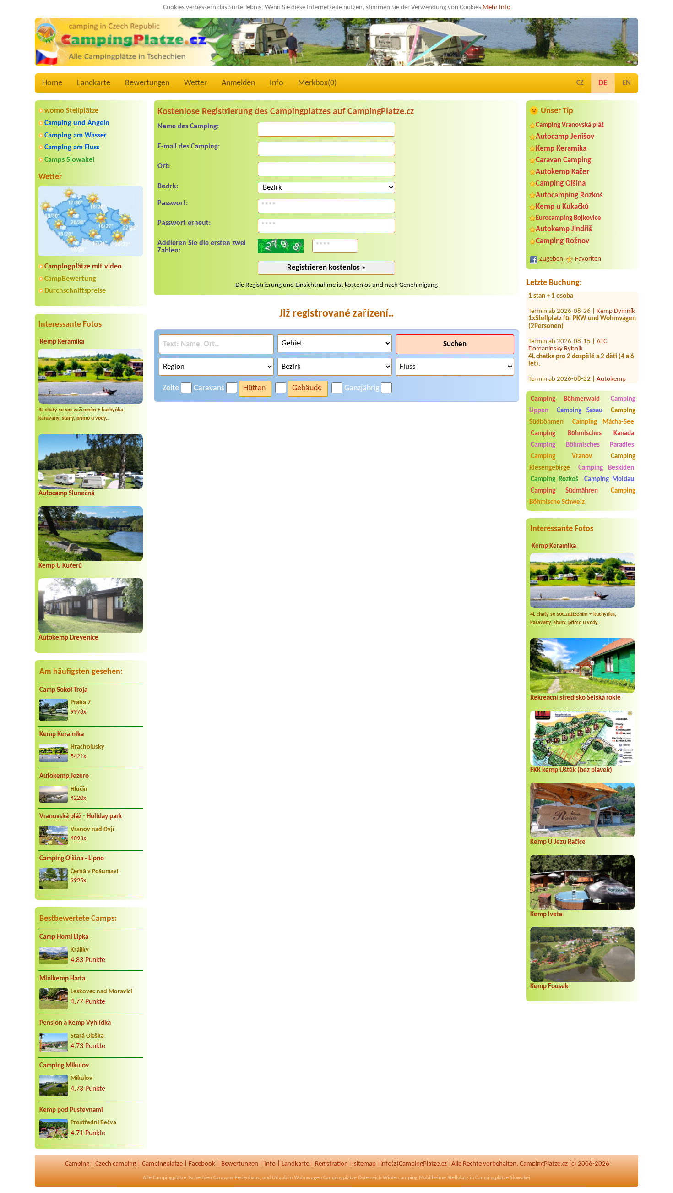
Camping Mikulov (64, 1065)
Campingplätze (162, 1163)
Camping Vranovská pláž (570, 125)
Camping (77, 1163)
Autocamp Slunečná (66, 493)
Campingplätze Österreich (352, 1178)
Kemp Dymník (616, 293)
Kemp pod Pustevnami (71, 1110)
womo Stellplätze (71, 111)
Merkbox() (317, 83)
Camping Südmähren (564, 490)
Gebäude (307, 388)
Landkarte (93, 83)
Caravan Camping (563, 160)
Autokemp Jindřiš (564, 229)
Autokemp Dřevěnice (68, 638)
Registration (331, 1163)
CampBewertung (70, 279)
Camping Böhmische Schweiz (582, 496)
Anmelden (238, 83)
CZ (580, 83)
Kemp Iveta (546, 914)
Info (276, 83)
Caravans (209, 388)
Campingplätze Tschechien (182, 1178)
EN (626, 83)
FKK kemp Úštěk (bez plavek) (571, 770)
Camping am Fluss (71, 147)
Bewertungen (147, 83)
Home (52, 83)
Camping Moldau (609, 479)
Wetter (195, 83)
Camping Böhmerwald (565, 399)
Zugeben (551, 259)
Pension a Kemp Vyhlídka (75, 1023)
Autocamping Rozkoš (569, 195)
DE (603, 83)
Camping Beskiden (606, 468)
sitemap (365, 1163)
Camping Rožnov (562, 241)
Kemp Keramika (62, 342)
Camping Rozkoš (554, 479)
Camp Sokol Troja (63, 690)
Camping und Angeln (76, 123)
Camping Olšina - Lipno (71, 858)
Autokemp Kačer (562, 172)
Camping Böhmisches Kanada (582, 433)
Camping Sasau (580, 410)
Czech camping (115, 1163)
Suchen (455, 344)
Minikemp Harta (62, 978)
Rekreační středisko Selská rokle (575, 698)
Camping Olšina (561, 183)
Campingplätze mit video (83, 266)
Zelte (171, 388)
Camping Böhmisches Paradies (582, 445)
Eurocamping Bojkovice (568, 218)
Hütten (254, 388)
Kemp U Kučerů (60, 566)
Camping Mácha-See (603, 422)
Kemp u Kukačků (562, 207)
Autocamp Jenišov (565, 137)
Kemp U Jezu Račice (558, 842)
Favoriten (588, 259)
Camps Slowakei (69, 160)
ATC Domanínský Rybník (567, 327)
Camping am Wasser (75, 135)
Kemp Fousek (549, 986)
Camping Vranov (561, 456)
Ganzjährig (361, 388)
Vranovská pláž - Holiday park (80, 816)
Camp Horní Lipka (63, 937)
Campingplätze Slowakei (502, 1178)
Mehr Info (496, 7)
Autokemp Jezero (64, 776)
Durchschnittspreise (75, 291)
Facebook (202, 1163)
